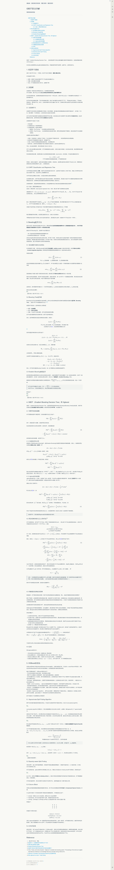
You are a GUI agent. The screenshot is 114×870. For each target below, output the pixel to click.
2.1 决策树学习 (34, 23)
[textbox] (43, 79)
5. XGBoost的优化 (34, 48)
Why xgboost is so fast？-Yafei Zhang (37, 855)
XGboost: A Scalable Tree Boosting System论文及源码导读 (42, 853)
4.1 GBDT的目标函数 (36, 37)
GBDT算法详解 (31, 18)
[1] (71, 183)
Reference (32, 57)
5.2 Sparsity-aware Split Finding (38, 51)
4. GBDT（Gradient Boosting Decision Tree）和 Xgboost (43, 35)
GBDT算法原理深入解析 (34, 844)
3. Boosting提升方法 (34, 28)
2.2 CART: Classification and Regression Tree (42, 25)
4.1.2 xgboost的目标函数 (39, 41)
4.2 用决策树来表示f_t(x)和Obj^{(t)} (39, 43)
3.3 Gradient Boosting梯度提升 (38, 34)
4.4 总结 (33, 46)
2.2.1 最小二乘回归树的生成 (39, 27)
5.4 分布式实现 (34, 55)
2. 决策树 (32, 21)
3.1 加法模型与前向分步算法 (38, 30)
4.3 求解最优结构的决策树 (37, 44)
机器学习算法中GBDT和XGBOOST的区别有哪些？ (40, 848)
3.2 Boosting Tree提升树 (37, 32)
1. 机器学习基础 (33, 20)
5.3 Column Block (35, 53)
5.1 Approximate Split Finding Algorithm (40, 50)
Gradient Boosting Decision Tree (35, 846)
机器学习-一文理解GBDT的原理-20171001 (38, 843)
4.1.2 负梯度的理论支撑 (38, 39)
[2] (47, 301)
